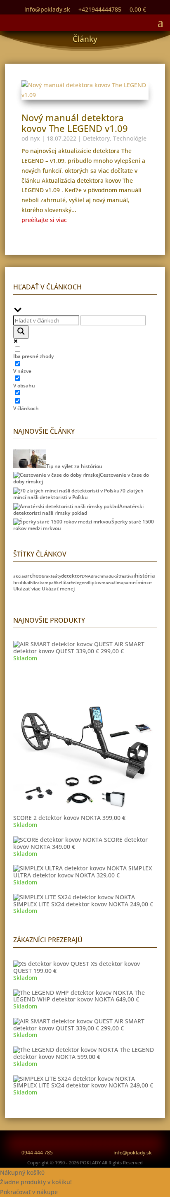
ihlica (34, 582)
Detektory (96, 138)
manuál (109, 582)
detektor (71, 575)
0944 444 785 (37, 1152)
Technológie (129, 138)
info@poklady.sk (132, 1152)
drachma (100, 576)
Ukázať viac (26, 588)
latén (70, 582)
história (145, 575)
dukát (114, 576)
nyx (35, 138)
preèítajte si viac (44, 220)
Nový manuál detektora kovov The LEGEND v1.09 (74, 122)
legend (82, 582)
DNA (86, 576)
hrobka (21, 582)
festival (127, 576)
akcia (18, 576)
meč (132, 582)
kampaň (48, 582)
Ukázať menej (58, 588)
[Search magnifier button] (21, 332)
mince (144, 582)
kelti (60, 582)
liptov (95, 582)
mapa (122, 582)
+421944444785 (99, 9)
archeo (33, 575)
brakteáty (51, 576)
